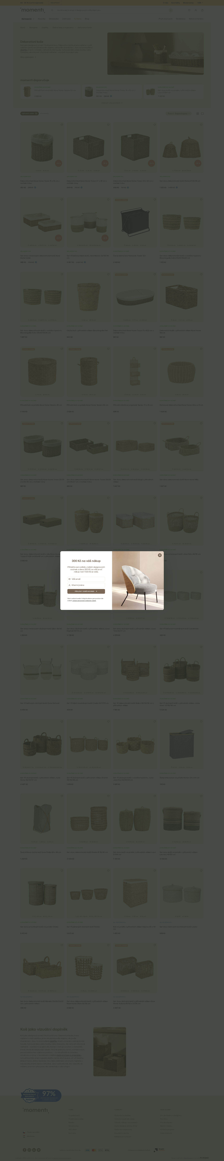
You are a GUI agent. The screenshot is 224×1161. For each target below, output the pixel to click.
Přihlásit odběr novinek (84, 591)
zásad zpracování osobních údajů (84, 600)
